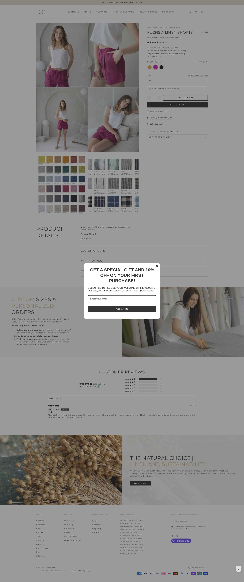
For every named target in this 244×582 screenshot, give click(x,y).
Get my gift (122, 309)
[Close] (157, 266)
